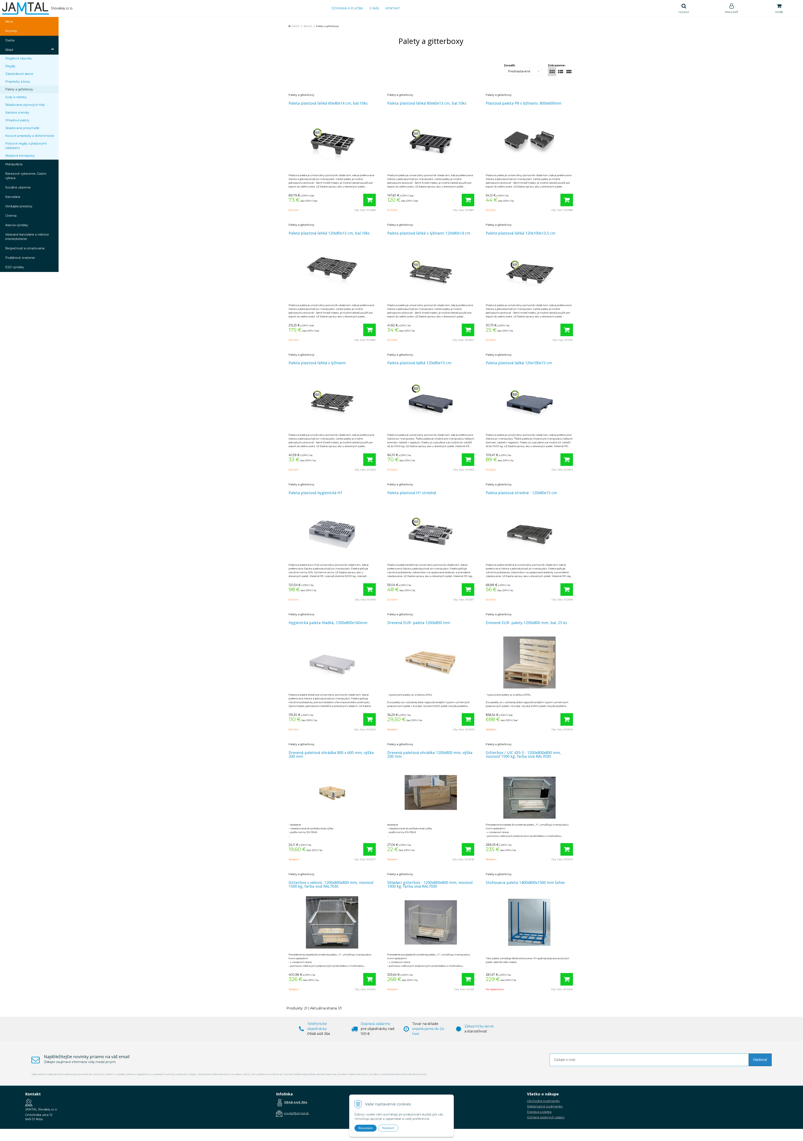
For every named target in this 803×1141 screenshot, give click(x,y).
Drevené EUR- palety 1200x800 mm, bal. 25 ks (526, 622)
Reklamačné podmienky (545, 1106)
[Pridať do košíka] (369, 200)
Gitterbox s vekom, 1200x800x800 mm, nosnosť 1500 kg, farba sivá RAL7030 (331, 884)
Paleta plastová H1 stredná (411, 492)
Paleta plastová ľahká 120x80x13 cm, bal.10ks (329, 233)
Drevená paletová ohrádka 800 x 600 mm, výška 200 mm (331, 754)
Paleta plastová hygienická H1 (315, 492)
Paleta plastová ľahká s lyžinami (317, 362)
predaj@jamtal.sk (296, 1113)
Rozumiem (365, 1128)
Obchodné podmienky (543, 1101)
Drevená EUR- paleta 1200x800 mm (418, 622)
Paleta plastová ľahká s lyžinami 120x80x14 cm (428, 233)
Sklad (307, 26)
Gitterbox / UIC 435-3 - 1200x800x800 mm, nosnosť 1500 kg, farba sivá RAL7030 (523, 754)
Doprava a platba (347, 8)
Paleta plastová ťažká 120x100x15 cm (519, 362)
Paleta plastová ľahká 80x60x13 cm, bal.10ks (426, 103)
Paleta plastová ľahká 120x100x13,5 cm (520, 233)
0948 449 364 (295, 1102)
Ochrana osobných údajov (546, 1117)
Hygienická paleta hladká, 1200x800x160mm (328, 622)
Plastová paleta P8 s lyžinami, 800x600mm (523, 103)
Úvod (295, 26)
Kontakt (392, 8)
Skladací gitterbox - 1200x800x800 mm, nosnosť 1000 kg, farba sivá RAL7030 (430, 884)
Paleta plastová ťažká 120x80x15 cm (419, 362)
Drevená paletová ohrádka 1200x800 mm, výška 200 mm (429, 754)
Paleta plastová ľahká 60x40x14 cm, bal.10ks (328, 103)
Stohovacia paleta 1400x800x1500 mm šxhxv (525, 882)
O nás (374, 8)
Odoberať (760, 1060)
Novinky (11, 31)
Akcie (9, 21)
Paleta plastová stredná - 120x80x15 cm (521, 492)
